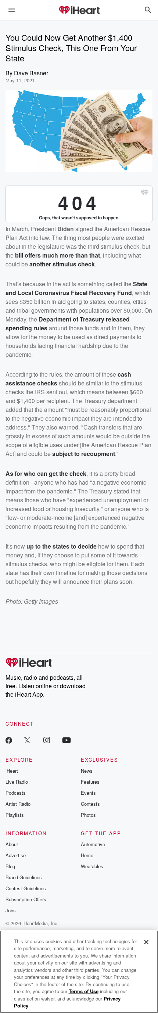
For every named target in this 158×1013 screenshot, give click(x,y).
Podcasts (16, 792)
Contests (90, 803)
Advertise (16, 855)
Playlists (15, 814)
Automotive (93, 844)
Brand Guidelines (24, 877)
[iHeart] (79, 10)
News (87, 770)
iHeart (12, 770)
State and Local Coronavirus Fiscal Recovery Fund (76, 288)
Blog (10, 866)
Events (88, 792)
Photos (88, 814)
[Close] (146, 942)
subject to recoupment (83, 453)
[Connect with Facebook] (9, 740)
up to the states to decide (61, 546)
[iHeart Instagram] (46, 740)
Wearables (92, 866)
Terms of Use (83, 991)
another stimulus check (62, 264)
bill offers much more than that (57, 255)
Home (87, 855)
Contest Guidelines (26, 888)
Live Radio (17, 781)
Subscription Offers (26, 899)
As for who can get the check (46, 473)
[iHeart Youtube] (66, 740)
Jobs (11, 910)
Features (90, 781)
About (12, 844)
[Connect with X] (27, 740)
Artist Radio (18, 803)
